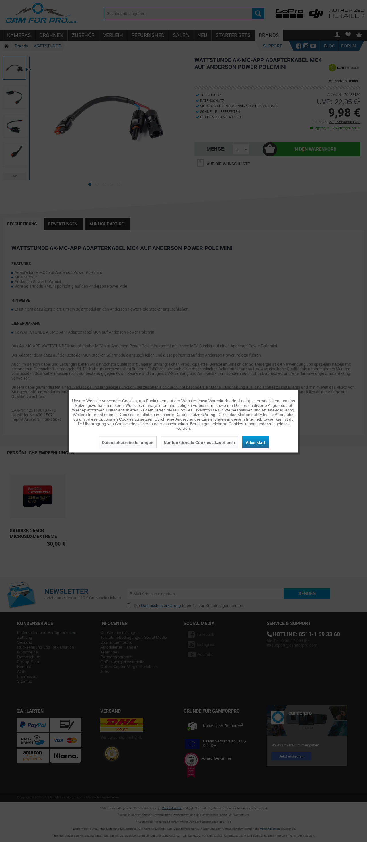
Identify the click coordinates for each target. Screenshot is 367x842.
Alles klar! (255, 442)
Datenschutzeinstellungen (127, 442)
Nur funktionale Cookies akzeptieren (199, 442)
